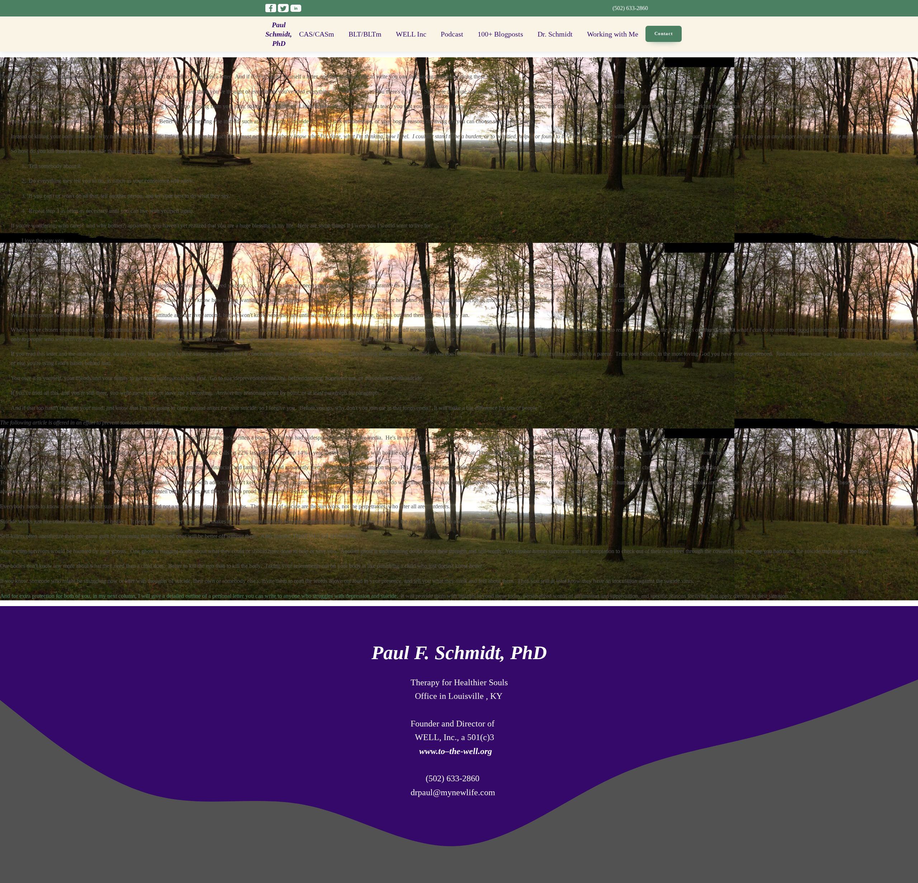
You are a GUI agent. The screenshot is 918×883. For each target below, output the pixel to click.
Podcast (452, 34)
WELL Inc (411, 34)
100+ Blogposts (500, 34)
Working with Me (612, 34)
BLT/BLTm (365, 34)
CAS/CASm (316, 34)
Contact (663, 33)
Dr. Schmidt (555, 34)
